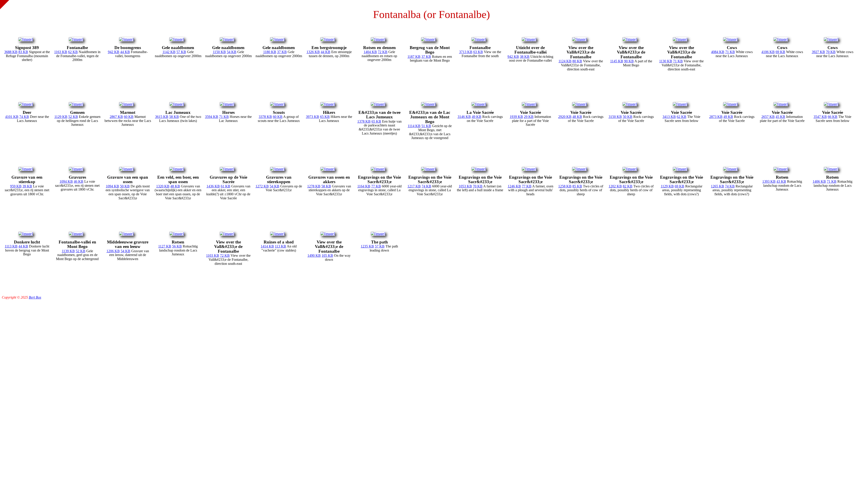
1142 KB (169, 52)
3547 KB (820, 117)
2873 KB (716, 117)
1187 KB (413, 56)
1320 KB (162, 186)
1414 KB (267, 246)
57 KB (181, 52)
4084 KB (717, 52)
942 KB (113, 52)
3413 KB (669, 117)
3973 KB (312, 117)
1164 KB (363, 186)
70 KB (831, 52)
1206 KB (113, 251)
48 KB (577, 117)
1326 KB (313, 52)
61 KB (225, 186)
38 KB (524, 56)
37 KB (282, 52)
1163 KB (60, 52)
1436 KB (213, 186)
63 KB (478, 52)
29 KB (529, 117)
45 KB (780, 117)
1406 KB (819, 181)
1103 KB (212, 255)
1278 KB (313, 186)
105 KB (327, 255)
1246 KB (514, 186)
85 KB (577, 186)
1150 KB (219, 52)
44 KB (125, 52)
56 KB (177, 246)
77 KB (376, 186)
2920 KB (565, 117)
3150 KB (615, 117)
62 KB (73, 52)
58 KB (174, 117)
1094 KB (66, 181)
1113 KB (11, 246)
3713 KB (465, 52)
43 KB (781, 181)
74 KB (24, 117)
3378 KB (265, 117)
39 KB (27, 186)
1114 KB (414, 126)
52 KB (73, 117)
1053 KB (465, 186)
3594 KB (211, 117)
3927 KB (818, 52)
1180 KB (269, 52)
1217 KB (414, 186)
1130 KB (665, 61)
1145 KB (616, 61)
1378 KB (364, 121)
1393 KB (769, 181)
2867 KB (116, 117)
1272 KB (262, 186)
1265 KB (717, 186)
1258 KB (565, 186)
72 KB (382, 52)
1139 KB (68, 251)
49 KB (476, 117)
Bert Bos (35, 297)
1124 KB (565, 61)
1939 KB (516, 117)
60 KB (128, 117)
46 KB (78, 181)
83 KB (23, 52)
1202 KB (615, 186)
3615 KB (161, 117)
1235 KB (367, 246)
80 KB (577, 61)
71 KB (678, 61)
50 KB (627, 117)
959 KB (16, 186)
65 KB (325, 117)
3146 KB (464, 117)
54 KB (231, 52)
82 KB (627, 186)
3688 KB (11, 52)
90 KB (629, 61)
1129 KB (60, 117)
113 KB (280, 246)
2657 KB (768, 117)
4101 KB (11, 117)
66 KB (832, 117)
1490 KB (314, 255)
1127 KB (164, 246)
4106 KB (768, 52)
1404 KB (370, 52)
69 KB (780, 52)
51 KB (426, 126)
